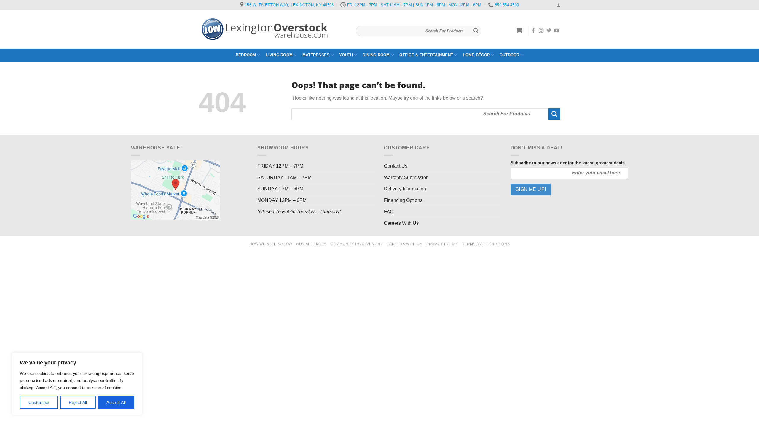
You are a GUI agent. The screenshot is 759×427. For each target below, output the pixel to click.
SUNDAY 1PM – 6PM (280, 188)
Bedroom (246, 55)
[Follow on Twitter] (548, 31)
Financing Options (403, 200)
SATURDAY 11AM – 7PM (284, 177)
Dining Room (376, 55)
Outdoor (509, 55)
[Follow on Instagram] (541, 31)
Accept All (116, 402)
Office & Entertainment (426, 55)
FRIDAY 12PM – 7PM (280, 165)
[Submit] (476, 31)
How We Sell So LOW (270, 244)
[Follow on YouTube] (556, 31)
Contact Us (395, 165)
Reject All (78, 402)
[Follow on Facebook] (533, 31)
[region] (77, 384)
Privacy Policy (442, 244)
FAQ (388, 211)
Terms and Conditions (486, 244)
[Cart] (519, 30)
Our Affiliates (311, 244)
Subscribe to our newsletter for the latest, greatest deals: (568, 162)
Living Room (279, 55)
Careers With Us (401, 223)
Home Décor (476, 55)
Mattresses (316, 55)
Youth (346, 55)
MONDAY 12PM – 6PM (282, 200)
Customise (39, 402)
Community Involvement (356, 244)
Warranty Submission (406, 177)
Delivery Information (405, 188)
